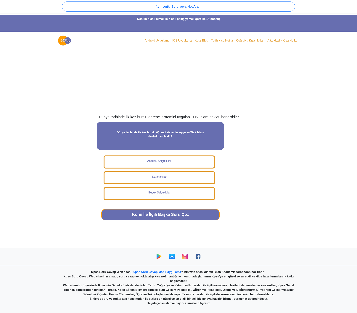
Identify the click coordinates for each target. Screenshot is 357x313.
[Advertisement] (178, 85)
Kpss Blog (201, 40)
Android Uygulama (157, 40)
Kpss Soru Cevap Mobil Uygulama (157, 272)
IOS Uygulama (182, 40)
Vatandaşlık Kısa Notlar (282, 40)
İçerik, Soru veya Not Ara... (181, 6)
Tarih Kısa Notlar (222, 40)
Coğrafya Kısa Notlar (250, 40)
